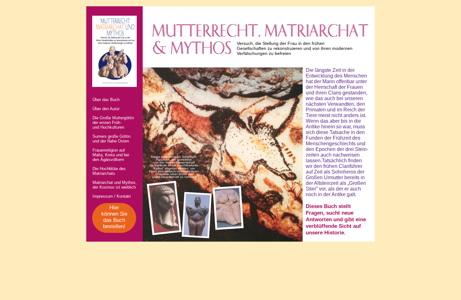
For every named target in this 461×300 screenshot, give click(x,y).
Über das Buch (106, 99)
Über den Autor (106, 108)
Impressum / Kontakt (112, 196)
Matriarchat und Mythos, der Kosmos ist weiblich (115, 185)
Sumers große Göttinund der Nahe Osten (111, 138)
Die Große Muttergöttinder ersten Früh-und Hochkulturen (113, 122)
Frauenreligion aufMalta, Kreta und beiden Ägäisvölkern (111, 155)
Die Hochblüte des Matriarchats (109, 171)
